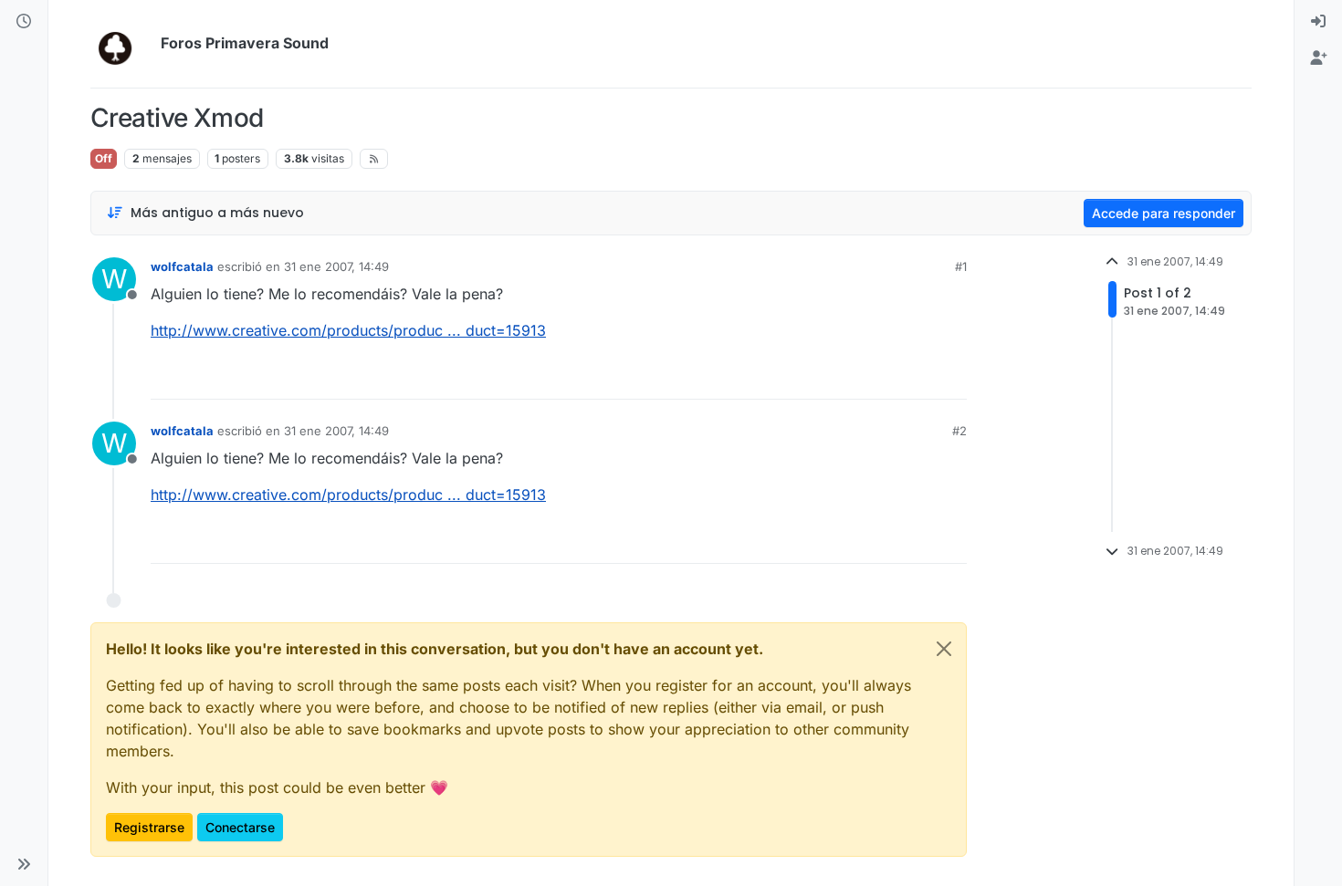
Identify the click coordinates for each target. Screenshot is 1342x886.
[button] (23, 864)
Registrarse (149, 827)
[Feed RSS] (374, 159)
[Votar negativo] (914, 377)
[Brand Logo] (122, 44)
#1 (961, 266)
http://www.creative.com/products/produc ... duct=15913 (348, 330)
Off (103, 158)
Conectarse (240, 827)
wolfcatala (182, 266)
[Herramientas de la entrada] (951, 377)
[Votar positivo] (850, 377)
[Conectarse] (1318, 21)
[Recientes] (23, 21)
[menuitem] (1318, 21)
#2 (959, 430)
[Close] (944, 648)
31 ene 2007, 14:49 (336, 266)
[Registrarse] (1318, 58)
